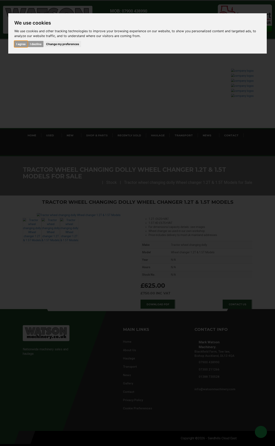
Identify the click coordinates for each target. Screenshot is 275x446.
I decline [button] (35, 44)
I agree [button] (21, 44)
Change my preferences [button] (62, 44)
